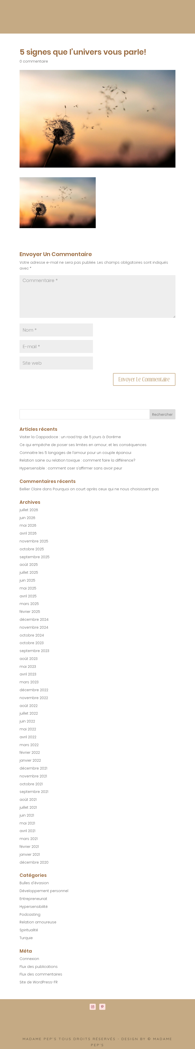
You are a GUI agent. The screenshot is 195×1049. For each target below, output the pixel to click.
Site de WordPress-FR (39, 982)
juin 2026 (27, 517)
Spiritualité (29, 930)
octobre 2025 (32, 549)
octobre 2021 (31, 784)
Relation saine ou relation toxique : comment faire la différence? (77, 460)
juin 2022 (27, 721)
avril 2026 (28, 533)
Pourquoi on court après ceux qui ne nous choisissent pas (106, 489)
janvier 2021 (30, 854)
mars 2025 (29, 603)
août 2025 (29, 564)
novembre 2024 (34, 627)
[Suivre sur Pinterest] (102, 1007)
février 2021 (29, 846)
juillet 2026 (29, 509)
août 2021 (28, 799)
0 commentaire (34, 61)
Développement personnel (44, 890)
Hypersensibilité (34, 906)
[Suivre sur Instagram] (93, 1007)
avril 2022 (28, 737)
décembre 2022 (34, 689)
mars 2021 (29, 838)
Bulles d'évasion (34, 882)
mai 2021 (27, 823)
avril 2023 (28, 674)
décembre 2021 (33, 768)
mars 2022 (29, 744)
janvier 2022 (30, 760)
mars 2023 (29, 682)
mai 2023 (28, 666)
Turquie (26, 937)
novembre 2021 (33, 776)
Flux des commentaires (41, 974)
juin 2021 (27, 815)
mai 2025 (28, 588)
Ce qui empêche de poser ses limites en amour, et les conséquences (83, 444)
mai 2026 (28, 525)
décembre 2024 (34, 619)
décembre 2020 (34, 862)
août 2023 (29, 658)
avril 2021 (27, 830)
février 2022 (30, 752)
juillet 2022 (29, 713)
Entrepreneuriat (33, 898)
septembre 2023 (34, 650)
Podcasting (30, 914)
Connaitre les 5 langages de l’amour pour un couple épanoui (75, 452)
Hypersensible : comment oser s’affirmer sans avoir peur (71, 468)
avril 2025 (28, 596)
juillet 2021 (28, 807)
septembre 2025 (35, 556)
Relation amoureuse (38, 922)
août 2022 (29, 705)
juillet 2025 (29, 572)
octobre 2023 (32, 642)
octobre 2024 (32, 635)
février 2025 (30, 611)
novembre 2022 (34, 697)
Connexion (29, 958)
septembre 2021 (34, 791)
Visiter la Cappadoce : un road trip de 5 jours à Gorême (70, 436)
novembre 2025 (34, 541)
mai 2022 (28, 729)
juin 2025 (27, 580)
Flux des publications (39, 966)
